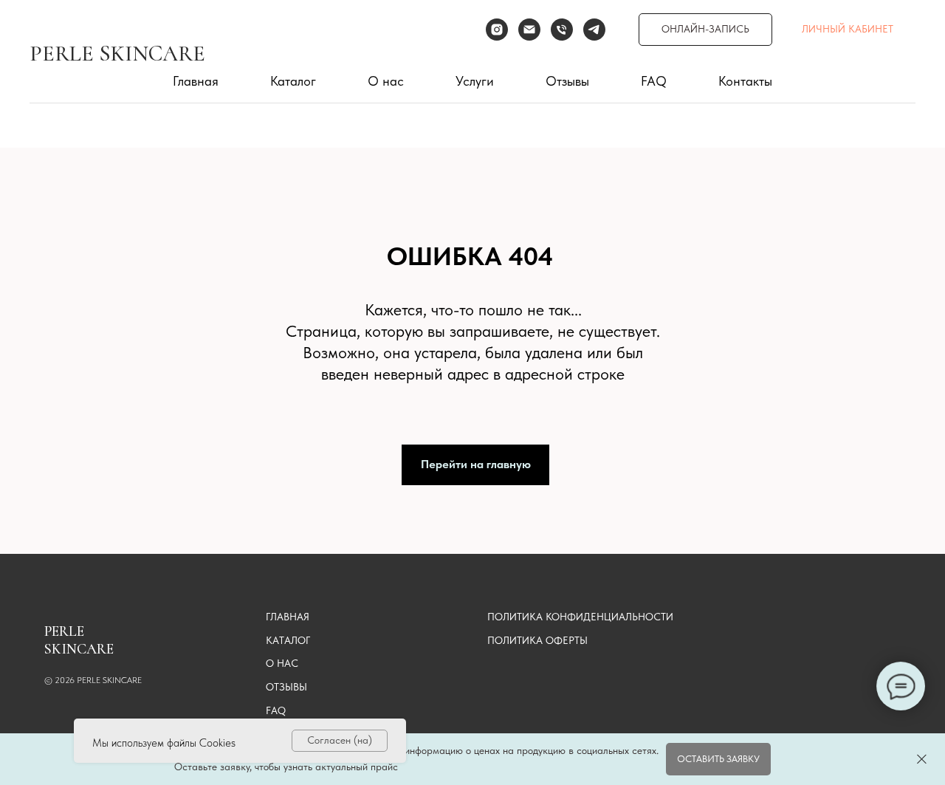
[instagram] (497, 29)
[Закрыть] (921, 759)
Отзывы (567, 81)
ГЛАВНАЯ (287, 617)
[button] (718, 759)
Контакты (745, 81)
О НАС (282, 663)
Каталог (293, 81)
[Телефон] (562, 29)
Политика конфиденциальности (580, 617)
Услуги (475, 81)
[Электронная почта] (529, 29)
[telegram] (594, 29)
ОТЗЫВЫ (286, 687)
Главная (196, 81)
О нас (386, 81)
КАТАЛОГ (288, 640)
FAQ (654, 81)
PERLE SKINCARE (117, 53)
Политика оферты (537, 640)
